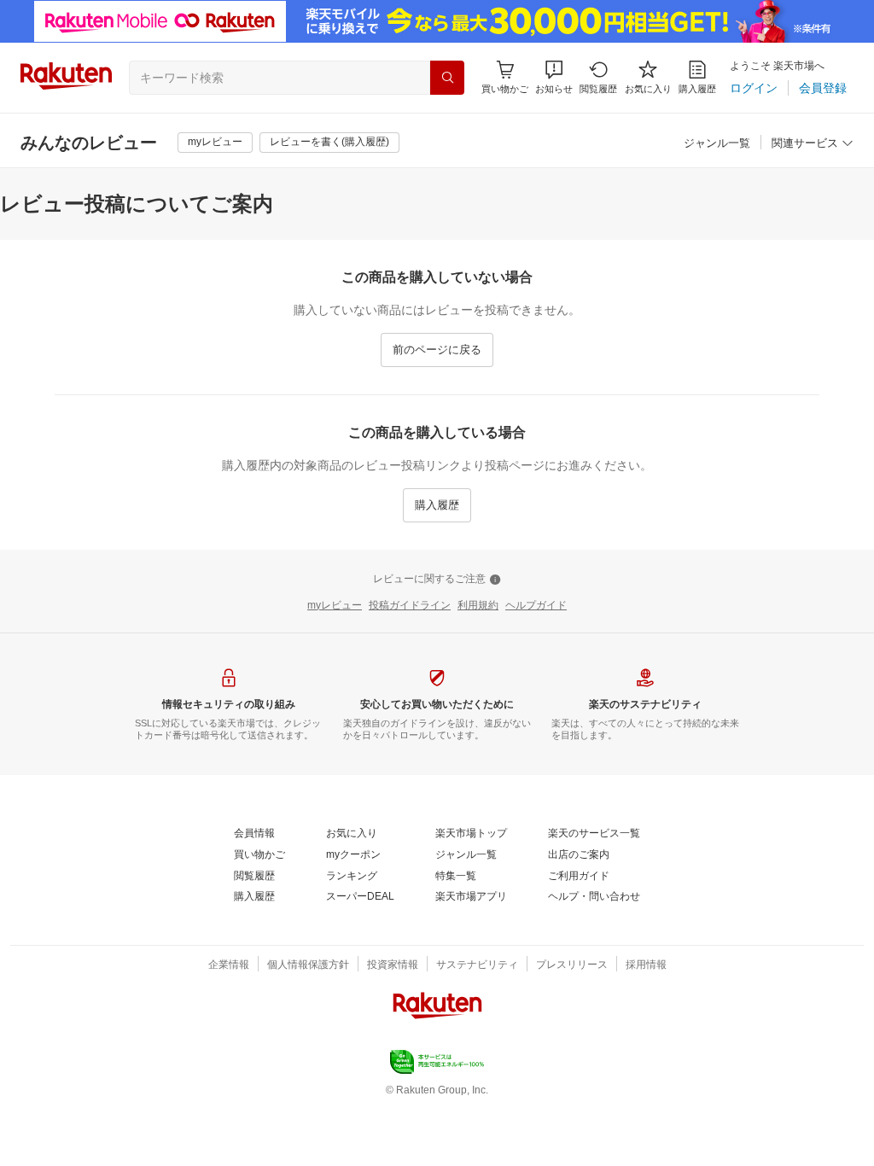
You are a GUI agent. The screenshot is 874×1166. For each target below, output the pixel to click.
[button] (554, 77)
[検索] (447, 78)
